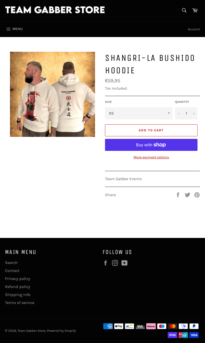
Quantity (182, 102)
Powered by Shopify (61, 330)
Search (11, 262)
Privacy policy (17, 278)
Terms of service (19, 302)
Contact (12, 270)
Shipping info (17, 294)
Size (108, 102)
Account (194, 29)
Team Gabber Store (32, 330)
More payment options (151, 157)
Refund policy (17, 286)
